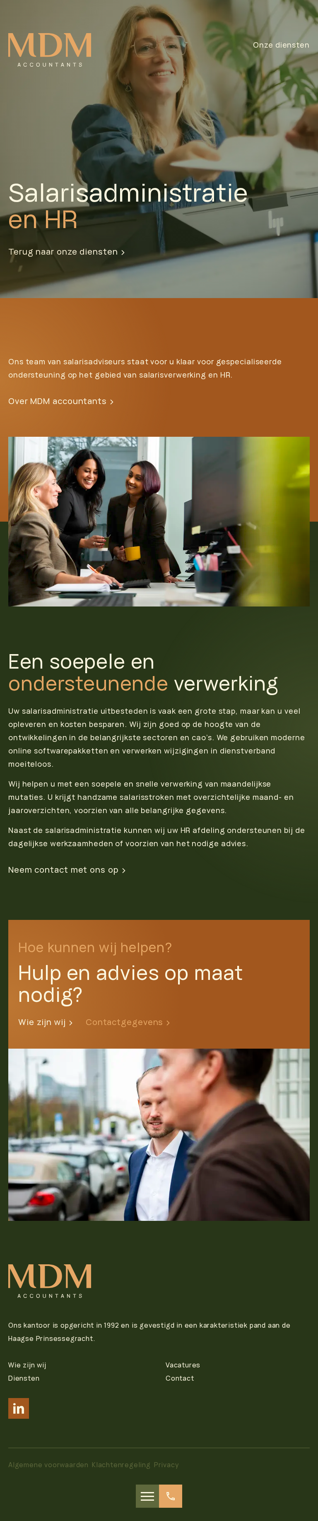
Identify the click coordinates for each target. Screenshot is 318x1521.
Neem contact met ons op (63, 869)
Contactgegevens (125, 1022)
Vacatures (183, 1364)
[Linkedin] (18, 1408)
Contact (180, 1378)
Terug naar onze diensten (63, 251)
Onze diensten (281, 45)
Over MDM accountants (57, 401)
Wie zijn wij (42, 1022)
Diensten (23, 1378)
